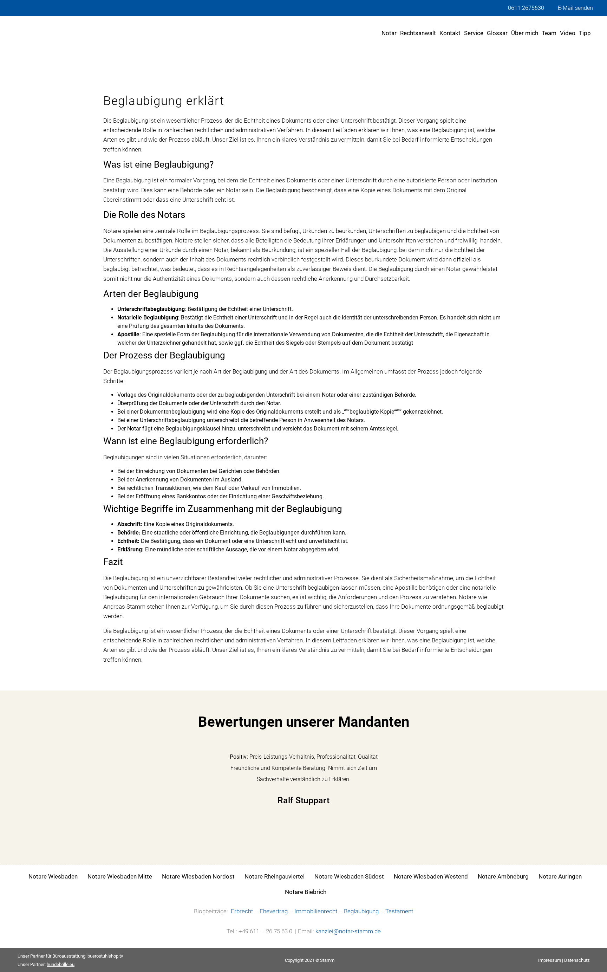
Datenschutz (576, 960)
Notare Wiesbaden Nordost (198, 876)
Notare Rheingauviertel (274, 876)
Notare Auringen (560, 876)
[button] (111, 786)
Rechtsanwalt (418, 33)
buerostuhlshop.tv (105, 956)
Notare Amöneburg (503, 876)
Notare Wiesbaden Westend (431, 876)
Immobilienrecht (315, 911)
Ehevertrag (274, 911)
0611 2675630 (526, 8)
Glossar (497, 33)
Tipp (585, 33)
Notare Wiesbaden (53, 876)
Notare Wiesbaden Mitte (119, 876)
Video (567, 33)
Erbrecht (242, 911)
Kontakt (450, 33)
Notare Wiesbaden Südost (349, 876)
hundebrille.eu (60, 964)
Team (549, 33)
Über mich (524, 33)
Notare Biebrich (305, 891)
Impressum (549, 960)
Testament (399, 911)
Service (473, 33)
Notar (389, 33)
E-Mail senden (575, 8)
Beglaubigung (361, 911)
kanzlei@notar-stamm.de (348, 931)
